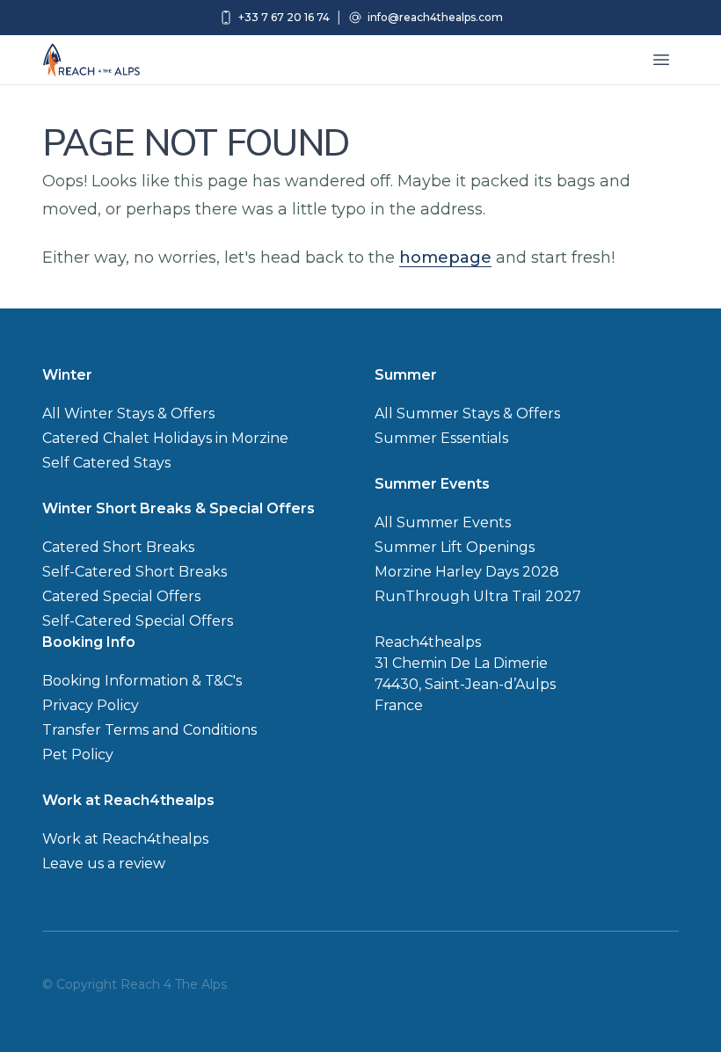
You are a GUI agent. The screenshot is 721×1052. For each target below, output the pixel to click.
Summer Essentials (441, 438)
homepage (445, 257)
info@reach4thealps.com (435, 17)
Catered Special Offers (121, 596)
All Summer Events (443, 522)
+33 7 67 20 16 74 (284, 17)
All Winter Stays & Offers (128, 413)
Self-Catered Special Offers (137, 621)
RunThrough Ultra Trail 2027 (478, 596)
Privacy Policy (90, 705)
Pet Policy (77, 754)
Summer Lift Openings (455, 547)
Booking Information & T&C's (142, 680)
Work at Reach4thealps (125, 839)
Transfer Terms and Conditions (149, 730)
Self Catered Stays (106, 462)
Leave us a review (103, 863)
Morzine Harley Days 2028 (467, 571)
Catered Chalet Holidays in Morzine (165, 438)
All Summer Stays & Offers (467, 413)
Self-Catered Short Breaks (134, 571)
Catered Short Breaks (118, 547)
